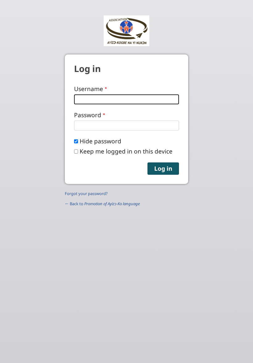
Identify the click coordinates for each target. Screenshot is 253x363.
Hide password (100, 141)
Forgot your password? (86, 193)
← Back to (102, 203)
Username (88, 89)
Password (87, 115)
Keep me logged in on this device (126, 151)
